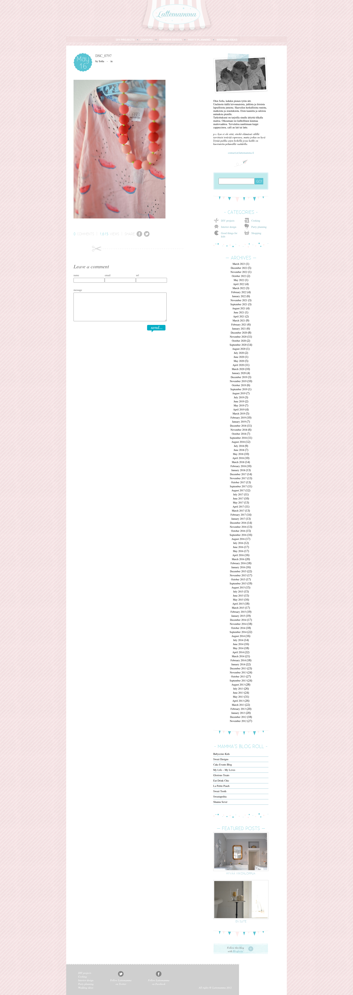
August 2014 (238, 636)
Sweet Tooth (219, 791)
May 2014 (238, 648)
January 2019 (239, 421)
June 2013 (238, 692)
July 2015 (238, 591)
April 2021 (239, 316)
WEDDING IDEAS (227, 39)
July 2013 (238, 688)
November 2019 (238, 381)
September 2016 (238, 535)
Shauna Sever (220, 802)
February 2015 (238, 611)
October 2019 (239, 385)
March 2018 (238, 462)
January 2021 (239, 328)
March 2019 (239, 413)
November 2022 (239, 272)
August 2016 (238, 539)
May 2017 (238, 502)
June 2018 (239, 450)
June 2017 (238, 498)
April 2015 (238, 603)
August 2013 (238, 684)
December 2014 (238, 620)
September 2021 (238, 304)
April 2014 (238, 652)
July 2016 (238, 543)
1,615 (104, 233)
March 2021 (239, 320)
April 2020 (238, 365)
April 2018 (238, 458)
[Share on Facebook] (139, 235)
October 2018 (239, 433)
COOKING (147, 39)
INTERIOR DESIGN (170, 39)
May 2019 (239, 405)
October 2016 (238, 531)
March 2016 (238, 559)
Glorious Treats (221, 775)
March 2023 (239, 264)
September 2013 (238, 680)
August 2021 (238, 308)
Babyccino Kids (221, 754)
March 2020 (238, 369)
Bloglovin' (238, 951)
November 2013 (238, 672)
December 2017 (238, 474)
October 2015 (238, 579)
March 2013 (238, 704)
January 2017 (238, 518)
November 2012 (238, 721)
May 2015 (238, 599)
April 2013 (238, 700)
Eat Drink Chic (221, 780)
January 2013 (238, 713)
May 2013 (238, 696)
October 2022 (239, 276)
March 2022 (239, 288)
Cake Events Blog (222, 764)
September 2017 (238, 486)
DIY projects (227, 220)
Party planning (259, 227)
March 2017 (238, 510)
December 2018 (238, 425)
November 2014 (238, 624)
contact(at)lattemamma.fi (241, 152)
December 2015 (238, 571)
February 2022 (239, 292)
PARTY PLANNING (199, 39)
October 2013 (238, 676)
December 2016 (238, 522)
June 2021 (239, 312)
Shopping (256, 233)
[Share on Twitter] (146, 235)
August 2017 (238, 490)
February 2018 (238, 466)
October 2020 (239, 340)
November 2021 (239, 300)
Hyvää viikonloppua (240, 873)
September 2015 (238, 583)
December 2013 (238, 668)
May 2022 (239, 280)
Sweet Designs (220, 759)
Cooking (255, 220)
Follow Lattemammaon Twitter (120, 982)
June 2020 (239, 357)
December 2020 (239, 332)
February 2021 (239, 324)
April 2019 (239, 409)
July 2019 (239, 397)
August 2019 (238, 393)
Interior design (228, 227)
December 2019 (239, 377)
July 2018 (239, 446)
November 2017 (238, 478)
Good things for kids (229, 234)
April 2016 (238, 555)
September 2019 (238, 389)
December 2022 (239, 268)
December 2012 (238, 717)
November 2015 (238, 575)
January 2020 (239, 373)
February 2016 (238, 563)
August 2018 (238, 442)
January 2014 (238, 664)
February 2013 (238, 709)
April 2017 (238, 506)
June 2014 (238, 644)
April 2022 (239, 284)
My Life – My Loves (224, 770)
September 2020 (238, 344)
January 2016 (238, 567)
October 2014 (238, 628)
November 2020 (238, 336)
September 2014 (238, 632)
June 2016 (238, 547)
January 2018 (238, 470)
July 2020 (239, 353)
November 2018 (239, 429)
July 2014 (238, 640)
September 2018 (238, 437)
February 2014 (238, 660)
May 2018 (238, 454)
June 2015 (238, 595)
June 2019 (239, 401)
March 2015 (238, 607)
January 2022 (239, 296)
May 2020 (239, 361)
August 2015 (238, 587)
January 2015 (238, 615)
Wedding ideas (85, 987)
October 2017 (238, 482)
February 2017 (238, 514)
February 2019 (238, 417)
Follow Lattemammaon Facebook (158, 982)
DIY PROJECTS (125, 39)
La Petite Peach (221, 786)
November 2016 (238, 526)
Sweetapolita (220, 796)
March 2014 (238, 656)
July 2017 (238, 494)
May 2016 (238, 551)
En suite (241, 921)
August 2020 (238, 348)
